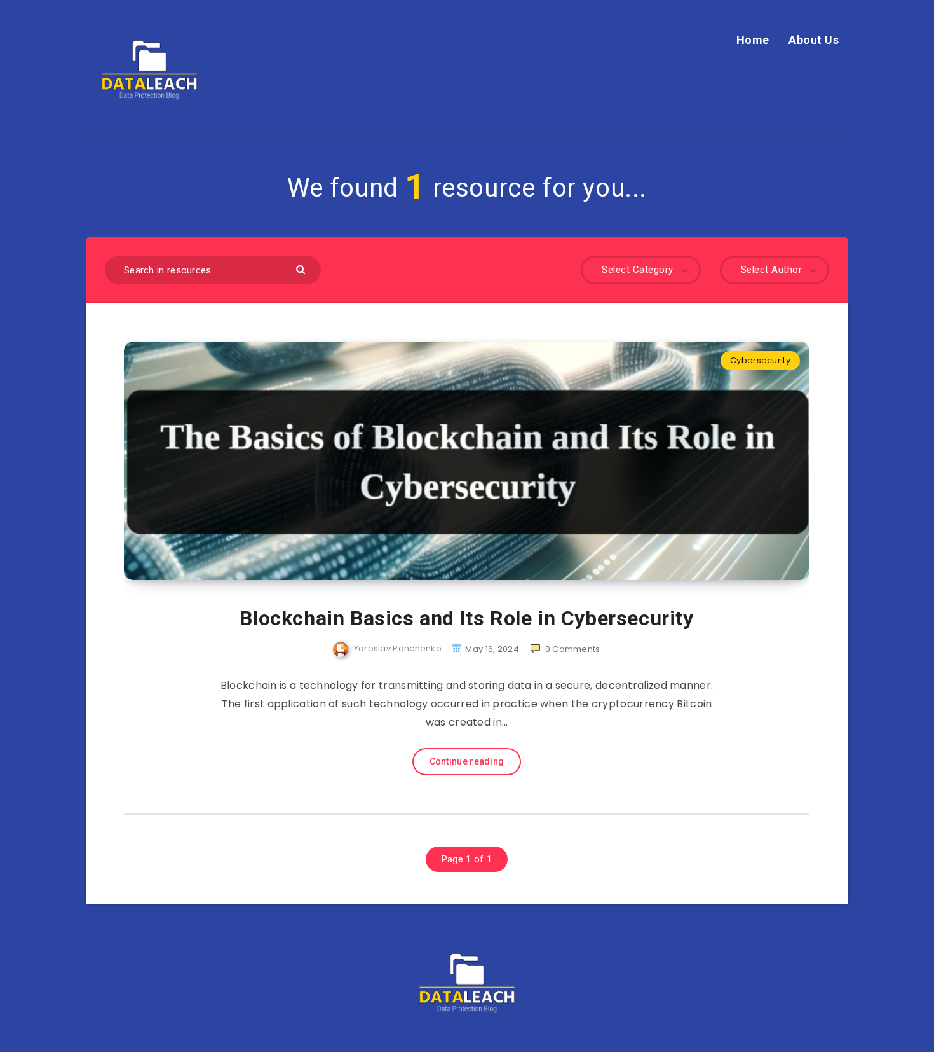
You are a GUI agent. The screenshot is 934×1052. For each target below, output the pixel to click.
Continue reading (467, 761)
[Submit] (302, 268)
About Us (813, 39)
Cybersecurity (760, 360)
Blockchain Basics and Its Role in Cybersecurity (466, 618)
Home (752, 39)
